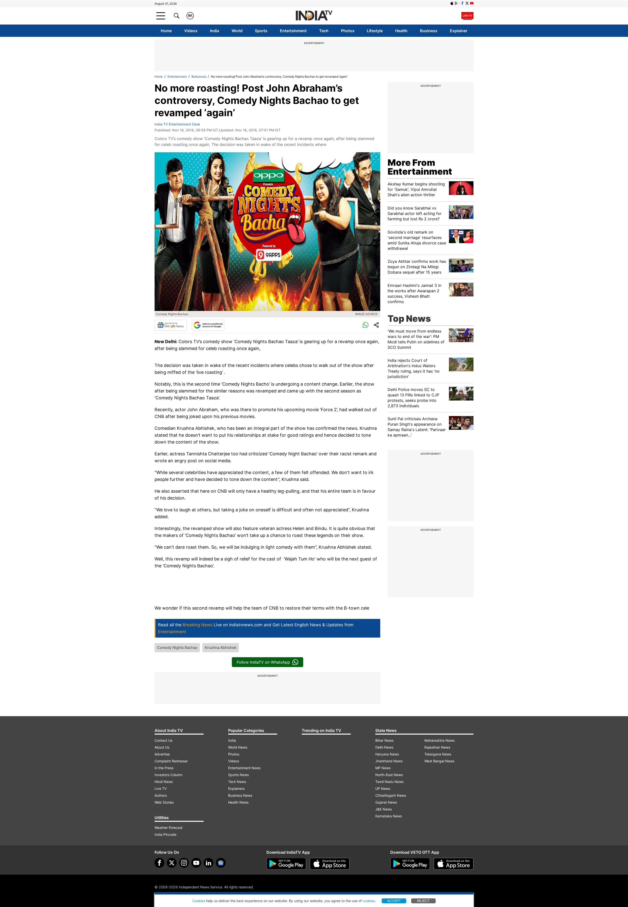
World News (237, 747)
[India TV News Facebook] (462, 3)
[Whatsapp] (365, 325)
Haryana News (387, 754)
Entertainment (293, 30)
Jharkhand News (389, 761)
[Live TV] (467, 15)
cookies (369, 901)
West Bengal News (439, 761)
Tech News (237, 782)
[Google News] (171, 325)
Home (166, 30)
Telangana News (437, 754)
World (237, 30)
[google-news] (221, 863)
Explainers (236, 788)
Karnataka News (388, 816)
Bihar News (384, 740)
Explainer (458, 30)
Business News (240, 795)
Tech (323, 30)
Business (428, 30)
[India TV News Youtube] (471, 3)
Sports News (238, 775)
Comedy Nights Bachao (177, 647)
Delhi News (384, 747)
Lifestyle (375, 30)
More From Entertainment (420, 167)
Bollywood (199, 76)
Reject (423, 901)
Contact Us (163, 740)
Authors (161, 795)
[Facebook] (159, 863)
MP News (383, 768)
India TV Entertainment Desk (177, 124)
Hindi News (164, 782)
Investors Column (168, 775)
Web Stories (164, 802)
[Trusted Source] (208, 325)
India (214, 30)
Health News (238, 802)
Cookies (198, 901)
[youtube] (196, 863)
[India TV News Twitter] (467, 3)
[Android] (456, 3)
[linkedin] (208, 863)
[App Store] (330, 864)
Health (401, 30)
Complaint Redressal (171, 761)
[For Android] (410, 864)
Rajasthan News (437, 747)
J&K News (383, 809)
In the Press (164, 768)
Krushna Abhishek (220, 647)
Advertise (162, 754)
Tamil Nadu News (389, 782)
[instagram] (184, 863)
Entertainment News (244, 768)
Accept (394, 901)
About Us (162, 747)
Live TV (161, 788)
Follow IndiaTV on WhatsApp (263, 662)
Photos (347, 30)
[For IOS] (453, 864)
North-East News (389, 775)
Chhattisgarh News (390, 795)
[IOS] (452, 3)
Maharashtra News (439, 740)
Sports (261, 30)
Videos (190, 30)
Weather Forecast (169, 827)
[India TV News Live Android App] (286, 864)
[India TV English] (314, 16)
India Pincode (165, 834)
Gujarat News (386, 802)
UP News (382, 788)
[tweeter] (172, 863)
